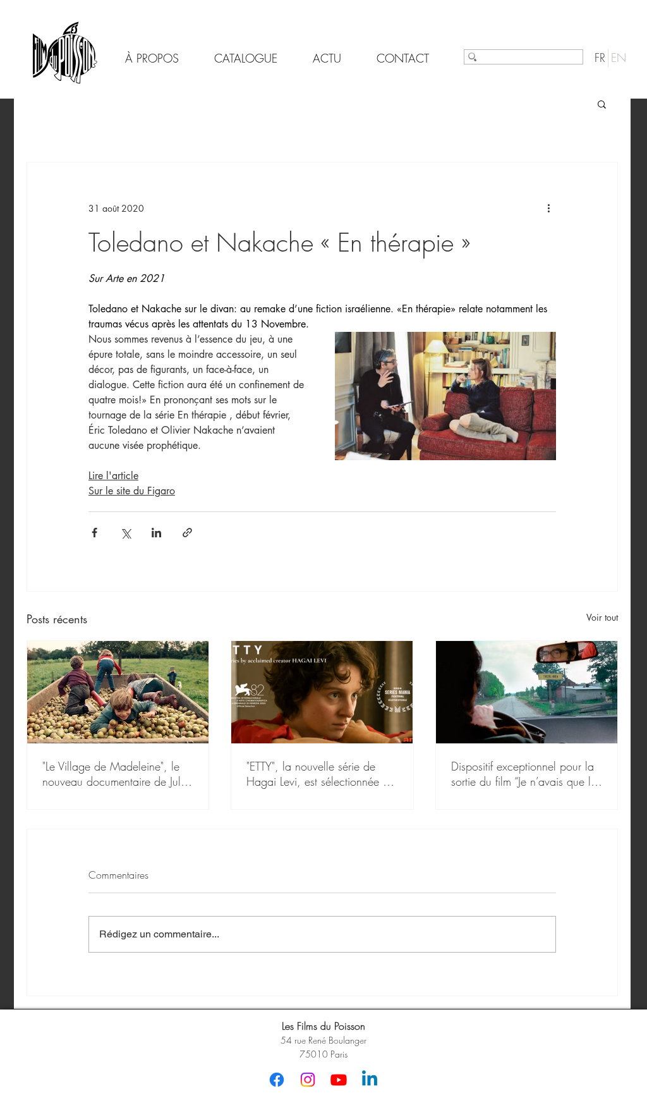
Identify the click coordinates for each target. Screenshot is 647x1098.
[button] (602, 104)
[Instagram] (307, 1079)
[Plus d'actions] (548, 208)
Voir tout (602, 617)
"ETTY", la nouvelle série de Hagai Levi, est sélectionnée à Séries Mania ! (317, 774)
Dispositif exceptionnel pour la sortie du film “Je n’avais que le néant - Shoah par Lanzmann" (523, 774)
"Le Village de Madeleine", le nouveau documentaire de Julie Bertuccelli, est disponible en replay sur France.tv (115, 774)
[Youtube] (338, 1079)
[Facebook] (276, 1079)
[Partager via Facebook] (94, 533)
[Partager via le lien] (187, 533)
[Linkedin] (369, 1079)
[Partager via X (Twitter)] (125, 533)
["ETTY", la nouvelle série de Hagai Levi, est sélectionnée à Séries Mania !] (322, 692)
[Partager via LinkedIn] (156, 533)
